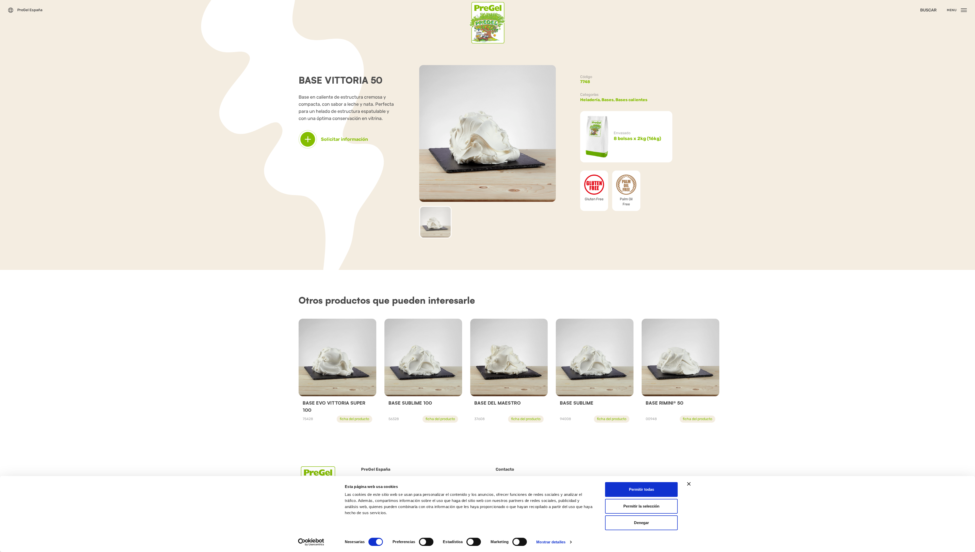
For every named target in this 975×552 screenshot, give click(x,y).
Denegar (641, 522)
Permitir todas (641, 489)
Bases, (608, 99)
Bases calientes (631, 99)
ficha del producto (354, 419)
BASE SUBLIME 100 (410, 403)
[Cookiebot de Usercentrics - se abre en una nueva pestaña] (311, 542)
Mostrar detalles (550, 542)
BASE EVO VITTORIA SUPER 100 (334, 406)
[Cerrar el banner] (689, 484)
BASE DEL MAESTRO (497, 403)
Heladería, (591, 99)
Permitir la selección (641, 506)
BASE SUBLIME (576, 403)
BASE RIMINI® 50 (664, 403)
